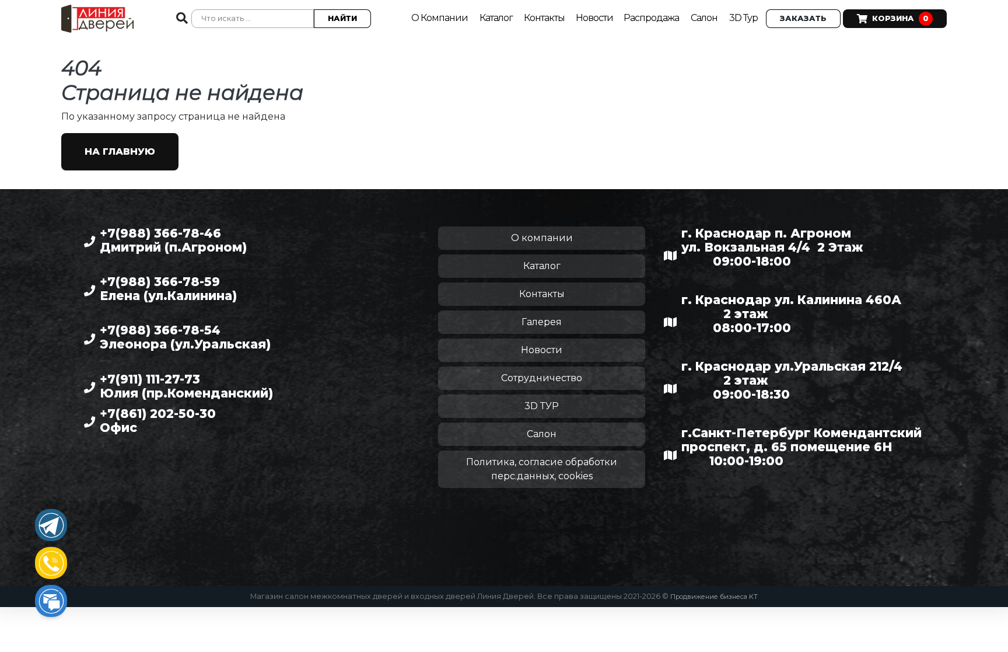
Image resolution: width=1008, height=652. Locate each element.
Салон (704, 17)
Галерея (542, 321)
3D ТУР (541, 406)
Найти (342, 18)
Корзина (900, 18)
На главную (120, 151)
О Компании (439, 17)
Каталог (497, 17)
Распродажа (651, 17)
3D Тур (743, 17)
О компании (542, 237)
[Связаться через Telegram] (51, 525)
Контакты (545, 17)
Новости (595, 17)
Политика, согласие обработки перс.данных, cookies (541, 469)
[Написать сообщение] (51, 601)
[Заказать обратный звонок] (51, 563)
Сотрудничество (541, 377)
